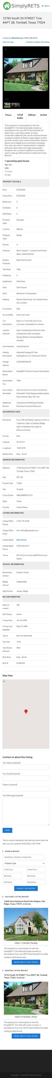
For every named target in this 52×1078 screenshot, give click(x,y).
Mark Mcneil (16, 38)
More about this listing (26, 962)
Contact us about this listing (37, 42)
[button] (26, 711)
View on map (8, 42)
